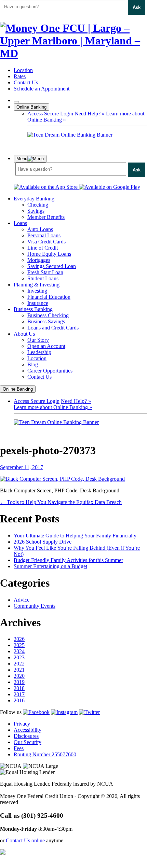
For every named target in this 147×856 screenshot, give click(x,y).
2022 (19, 663)
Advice (21, 600)
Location (23, 70)
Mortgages (38, 260)
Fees (19, 748)
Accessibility (27, 730)
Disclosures (26, 736)
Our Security (27, 742)
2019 (19, 682)
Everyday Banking (34, 198)
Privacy (22, 724)
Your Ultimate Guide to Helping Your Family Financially (75, 535)
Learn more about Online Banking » (53, 407)
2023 (19, 657)
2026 (19, 639)
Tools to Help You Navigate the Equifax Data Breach (61, 502)
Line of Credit (42, 248)
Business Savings (46, 321)
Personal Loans (44, 235)
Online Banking (31, 107)
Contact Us (26, 82)
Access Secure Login (50, 113)
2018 (19, 688)
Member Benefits (46, 217)
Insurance (37, 303)
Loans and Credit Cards (53, 328)
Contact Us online (25, 840)
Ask (137, 7)
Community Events (34, 606)
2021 (19, 670)
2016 (19, 700)
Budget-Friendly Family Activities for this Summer (68, 560)
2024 (19, 651)
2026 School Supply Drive (42, 542)
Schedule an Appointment (41, 89)
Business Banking (33, 309)
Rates (20, 76)
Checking (37, 205)
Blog (32, 364)
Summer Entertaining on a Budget (50, 566)
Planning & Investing (36, 284)
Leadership (39, 352)
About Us (24, 334)
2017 (19, 694)
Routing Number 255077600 (45, 754)
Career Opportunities (49, 371)
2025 (19, 645)
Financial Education (48, 297)
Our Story (38, 340)
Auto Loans (40, 229)
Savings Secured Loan (51, 266)
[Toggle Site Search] (16, 102)
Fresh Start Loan (45, 272)
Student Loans (42, 278)
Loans (20, 223)
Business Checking (48, 315)
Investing (37, 291)
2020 (19, 676)
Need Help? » (90, 113)
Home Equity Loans (49, 254)
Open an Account (46, 346)
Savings (35, 211)
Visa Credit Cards (46, 241)
